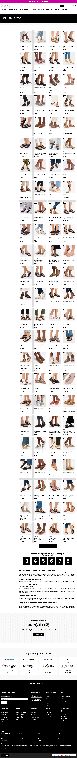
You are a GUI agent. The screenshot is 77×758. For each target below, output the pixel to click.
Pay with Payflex (34, 719)
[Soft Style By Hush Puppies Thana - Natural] (69, 315)
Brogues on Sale (4, 721)
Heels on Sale (4, 716)
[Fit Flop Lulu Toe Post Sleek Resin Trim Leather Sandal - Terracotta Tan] (69, 123)
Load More (47, 546)
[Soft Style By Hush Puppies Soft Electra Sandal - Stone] (55, 358)
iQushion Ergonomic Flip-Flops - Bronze (68, 47)
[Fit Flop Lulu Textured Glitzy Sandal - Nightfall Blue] (40, 272)
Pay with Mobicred (35, 721)
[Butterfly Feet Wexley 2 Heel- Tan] (69, 507)
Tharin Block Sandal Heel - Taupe (69, 303)
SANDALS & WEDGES (18, 9)
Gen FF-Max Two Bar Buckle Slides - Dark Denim (69, 432)
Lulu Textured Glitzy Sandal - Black (24, 303)
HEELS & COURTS (40, 9)
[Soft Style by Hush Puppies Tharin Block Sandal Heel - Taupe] (69, 294)
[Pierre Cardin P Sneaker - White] (40, 294)
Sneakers (48, 695)
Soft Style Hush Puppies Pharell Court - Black (54, 68)
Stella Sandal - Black (68, 238)
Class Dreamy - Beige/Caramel (37, 539)
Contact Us (33, 711)
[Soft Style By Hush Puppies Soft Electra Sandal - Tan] (69, 465)
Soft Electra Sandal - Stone (53, 367)
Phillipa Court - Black (24, 217)
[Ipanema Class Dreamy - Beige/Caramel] (40, 529)
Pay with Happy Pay (35, 722)
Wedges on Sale (4, 719)
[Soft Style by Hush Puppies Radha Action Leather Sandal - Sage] (26, 507)
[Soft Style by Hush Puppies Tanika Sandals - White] (55, 315)
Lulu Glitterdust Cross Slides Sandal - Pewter (54, 261)
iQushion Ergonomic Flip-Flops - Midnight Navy (39, 517)
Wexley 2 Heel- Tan (67, 516)
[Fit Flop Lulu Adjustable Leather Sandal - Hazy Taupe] (69, 101)
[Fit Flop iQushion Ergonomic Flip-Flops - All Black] (69, 529)
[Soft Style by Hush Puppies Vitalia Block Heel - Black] (40, 187)
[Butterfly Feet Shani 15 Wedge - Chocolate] (55, 529)
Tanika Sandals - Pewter (68, 367)
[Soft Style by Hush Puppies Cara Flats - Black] (26, 465)
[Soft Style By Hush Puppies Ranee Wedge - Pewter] (55, 336)
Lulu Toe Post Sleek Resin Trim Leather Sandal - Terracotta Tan (69, 132)
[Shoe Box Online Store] (7, 5)
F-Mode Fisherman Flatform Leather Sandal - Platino (26, 453)
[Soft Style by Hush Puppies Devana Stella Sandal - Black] (26, 272)
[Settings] (71, 6)
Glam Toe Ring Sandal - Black (54, 496)
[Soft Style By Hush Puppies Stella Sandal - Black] (69, 230)
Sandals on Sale (4, 712)
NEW (2, 9)
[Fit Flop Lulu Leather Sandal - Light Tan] (55, 208)
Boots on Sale (4, 717)
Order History (49, 712)
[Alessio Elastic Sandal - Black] (26, 336)
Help (68, 5)
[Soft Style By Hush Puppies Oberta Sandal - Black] (55, 294)
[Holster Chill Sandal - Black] (26, 230)
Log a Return (33, 714)
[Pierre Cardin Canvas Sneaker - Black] (26, 101)
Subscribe (4, 702)
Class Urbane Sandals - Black (25, 539)
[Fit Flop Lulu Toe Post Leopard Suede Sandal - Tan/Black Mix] (26, 165)
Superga (21, 740)
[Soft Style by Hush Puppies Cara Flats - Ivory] (55, 443)
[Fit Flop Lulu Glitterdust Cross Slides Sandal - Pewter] (55, 251)
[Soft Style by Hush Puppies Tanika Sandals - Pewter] (69, 358)
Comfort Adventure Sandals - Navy (53, 154)
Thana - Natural (67, 324)
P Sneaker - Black (24, 89)
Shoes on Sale (64, 701)
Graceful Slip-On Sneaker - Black (40, 432)
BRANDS (60, 9)
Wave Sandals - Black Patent (39, 218)
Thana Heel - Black (24, 324)
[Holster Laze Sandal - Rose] (40, 58)
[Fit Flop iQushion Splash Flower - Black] (69, 336)
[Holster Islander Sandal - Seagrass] (55, 80)
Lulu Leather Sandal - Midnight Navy (68, 218)
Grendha (58, 738)
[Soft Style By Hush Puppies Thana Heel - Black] (26, 315)
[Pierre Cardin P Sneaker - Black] (26, 80)
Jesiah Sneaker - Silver (39, 409)
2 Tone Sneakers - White (39, 46)
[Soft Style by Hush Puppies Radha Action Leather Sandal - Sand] (69, 486)
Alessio (39, 735)
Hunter (58, 735)
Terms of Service (19, 717)
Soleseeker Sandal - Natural (53, 132)
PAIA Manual (18, 719)
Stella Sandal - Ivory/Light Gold (69, 282)
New (21, 31)
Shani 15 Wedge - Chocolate (53, 539)
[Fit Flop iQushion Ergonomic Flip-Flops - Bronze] (69, 37)
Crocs (39, 736)
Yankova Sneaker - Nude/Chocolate (24, 367)
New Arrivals (63, 695)
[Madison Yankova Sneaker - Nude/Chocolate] (26, 358)
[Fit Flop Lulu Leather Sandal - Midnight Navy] (69, 208)
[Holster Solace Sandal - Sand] (55, 187)
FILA (39, 733)
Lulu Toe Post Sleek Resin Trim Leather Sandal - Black (40, 154)
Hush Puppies (4, 740)
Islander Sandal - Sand (39, 174)
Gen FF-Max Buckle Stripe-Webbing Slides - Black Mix (55, 432)
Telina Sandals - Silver (39, 452)
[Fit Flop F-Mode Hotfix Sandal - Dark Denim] (55, 165)
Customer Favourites (65, 696)
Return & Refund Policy (21, 712)
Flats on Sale (3, 714)
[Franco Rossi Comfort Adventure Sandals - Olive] (40, 251)
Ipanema (3, 736)
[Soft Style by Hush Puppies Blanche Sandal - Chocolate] (26, 401)
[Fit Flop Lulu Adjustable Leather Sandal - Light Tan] (40, 123)
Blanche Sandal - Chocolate (23, 410)
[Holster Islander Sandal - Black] (26, 251)
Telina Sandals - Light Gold (68, 453)
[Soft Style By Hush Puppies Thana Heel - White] (26, 379)
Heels (47, 700)
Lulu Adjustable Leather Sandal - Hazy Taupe (68, 111)
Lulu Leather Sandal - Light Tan (55, 218)
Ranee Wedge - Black (54, 388)
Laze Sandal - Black (24, 153)
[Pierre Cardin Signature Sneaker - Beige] (69, 144)
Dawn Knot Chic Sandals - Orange (55, 410)
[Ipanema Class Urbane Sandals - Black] (26, 529)
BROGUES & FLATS (28, 9)
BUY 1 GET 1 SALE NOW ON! (38, 1)
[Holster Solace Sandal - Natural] (69, 251)
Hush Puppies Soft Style (6, 735)
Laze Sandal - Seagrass (39, 110)
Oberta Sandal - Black (54, 303)
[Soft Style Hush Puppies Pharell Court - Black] (55, 58)
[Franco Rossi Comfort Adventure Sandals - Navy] (55, 144)
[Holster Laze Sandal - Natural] (69, 80)
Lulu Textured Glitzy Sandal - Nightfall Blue (39, 282)
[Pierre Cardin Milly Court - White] (26, 37)
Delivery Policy (19, 711)
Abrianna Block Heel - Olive (39, 325)
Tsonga (21, 738)
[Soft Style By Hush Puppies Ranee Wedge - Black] (55, 379)
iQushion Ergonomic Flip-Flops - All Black (68, 539)
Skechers (59, 733)
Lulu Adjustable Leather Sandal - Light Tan (39, 132)
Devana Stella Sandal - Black (25, 282)
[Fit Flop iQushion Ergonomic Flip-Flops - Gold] (55, 465)
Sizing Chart (33, 712)
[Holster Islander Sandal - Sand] (40, 165)
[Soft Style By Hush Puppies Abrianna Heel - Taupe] (40, 336)
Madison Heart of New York (7, 733)
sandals (30, 582)
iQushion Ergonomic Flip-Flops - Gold (54, 474)
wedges (35, 584)
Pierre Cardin (3, 738)
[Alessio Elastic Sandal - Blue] (40, 379)
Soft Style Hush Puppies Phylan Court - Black (25, 68)
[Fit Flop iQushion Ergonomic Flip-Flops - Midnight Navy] (40, 507)
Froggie (21, 736)
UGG (39, 738)
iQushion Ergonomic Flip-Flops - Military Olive (39, 496)
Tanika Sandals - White (54, 324)
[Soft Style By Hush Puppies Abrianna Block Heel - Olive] (40, 315)
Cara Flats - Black (24, 474)
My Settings (48, 716)
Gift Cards (33, 716)
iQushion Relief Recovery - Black (26, 432)
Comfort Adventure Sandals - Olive (38, 261)
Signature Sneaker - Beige (69, 153)
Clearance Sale (64, 700)
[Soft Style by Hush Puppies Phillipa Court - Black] (26, 208)
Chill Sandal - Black (24, 238)
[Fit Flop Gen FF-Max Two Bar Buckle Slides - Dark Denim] (69, 422)
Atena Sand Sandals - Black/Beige (54, 517)
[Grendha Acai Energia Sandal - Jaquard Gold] (40, 358)
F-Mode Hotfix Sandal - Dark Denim (54, 175)
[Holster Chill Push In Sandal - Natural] (69, 165)
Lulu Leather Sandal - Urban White (68, 196)
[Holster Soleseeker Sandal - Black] (26, 123)
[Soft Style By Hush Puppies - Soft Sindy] (40, 80)
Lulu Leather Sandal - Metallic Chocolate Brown (25, 196)
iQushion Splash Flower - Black (68, 346)
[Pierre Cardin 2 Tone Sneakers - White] (40, 37)
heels (30, 584)
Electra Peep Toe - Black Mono (25, 496)
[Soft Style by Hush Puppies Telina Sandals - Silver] (40, 443)
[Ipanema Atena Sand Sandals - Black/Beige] (55, 507)
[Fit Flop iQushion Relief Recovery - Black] (26, 422)
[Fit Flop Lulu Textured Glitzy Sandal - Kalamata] (55, 272)
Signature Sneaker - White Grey (40, 239)
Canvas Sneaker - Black (25, 110)
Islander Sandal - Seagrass (52, 89)
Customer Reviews (20, 714)
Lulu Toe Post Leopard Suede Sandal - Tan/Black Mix (26, 175)
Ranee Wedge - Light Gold (55, 46)
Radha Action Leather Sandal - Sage (25, 517)
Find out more (9, 672)
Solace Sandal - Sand (54, 196)
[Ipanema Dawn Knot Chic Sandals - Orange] (55, 401)
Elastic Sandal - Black (24, 345)
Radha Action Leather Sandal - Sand (68, 496)
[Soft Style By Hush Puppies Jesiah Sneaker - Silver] (40, 401)
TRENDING (6, 9)
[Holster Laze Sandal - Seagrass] (40, 101)
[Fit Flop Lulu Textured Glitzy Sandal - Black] (26, 294)
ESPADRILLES (65, 9)
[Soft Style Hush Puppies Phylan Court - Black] (26, 58)
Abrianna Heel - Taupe (39, 345)
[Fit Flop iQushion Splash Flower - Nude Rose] (69, 379)
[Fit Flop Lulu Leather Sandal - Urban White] (69, 187)
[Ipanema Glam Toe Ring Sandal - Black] (55, 486)
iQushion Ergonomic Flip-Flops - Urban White (68, 68)
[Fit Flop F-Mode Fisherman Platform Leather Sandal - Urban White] (55, 101)
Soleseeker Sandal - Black (26, 132)
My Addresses (49, 714)
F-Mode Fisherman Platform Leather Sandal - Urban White (55, 111)
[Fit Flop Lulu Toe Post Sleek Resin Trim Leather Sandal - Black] (40, 144)
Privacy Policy (19, 716)
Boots (47, 701)
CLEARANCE (12, 12)
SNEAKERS (11, 9)
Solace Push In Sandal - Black (54, 239)
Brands (62, 698)
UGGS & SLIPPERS (54, 9)
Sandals (47, 696)
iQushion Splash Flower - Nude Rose (68, 389)
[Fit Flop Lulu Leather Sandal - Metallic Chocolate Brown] (26, 187)
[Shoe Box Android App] (36, 696)
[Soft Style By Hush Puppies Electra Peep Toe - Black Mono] (26, 486)
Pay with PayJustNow (35, 717)
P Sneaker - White (38, 303)
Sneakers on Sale (4, 711)
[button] (75, 6)
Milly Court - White (24, 46)
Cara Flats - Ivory (53, 452)
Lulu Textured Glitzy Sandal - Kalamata (53, 282)
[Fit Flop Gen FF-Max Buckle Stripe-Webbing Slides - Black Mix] (55, 422)
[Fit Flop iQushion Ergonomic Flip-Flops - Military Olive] (40, 486)
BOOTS (34, 9)
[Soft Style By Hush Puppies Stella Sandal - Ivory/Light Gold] (69, 272)
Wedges (48, 703)
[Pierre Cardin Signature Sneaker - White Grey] (40, 230)
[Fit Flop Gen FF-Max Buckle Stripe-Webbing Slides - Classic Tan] (69, 401)
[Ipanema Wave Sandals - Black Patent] (40, 208)
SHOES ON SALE (4, 12)
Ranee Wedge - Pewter (54, 345)
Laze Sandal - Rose (38, 67)
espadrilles (71, 598)
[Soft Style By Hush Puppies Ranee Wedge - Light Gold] (55, 37)
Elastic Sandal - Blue (38, 388)
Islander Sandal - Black (25, 260)
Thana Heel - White (24, 388)
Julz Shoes (40, 740)
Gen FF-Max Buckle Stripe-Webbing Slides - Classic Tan (69, 410)
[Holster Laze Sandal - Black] (26, 144)
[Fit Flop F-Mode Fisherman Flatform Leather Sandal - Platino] (26, 443)
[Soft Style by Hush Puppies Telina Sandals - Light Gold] (69, 443)
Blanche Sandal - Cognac (40, 474)
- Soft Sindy (37, 89)
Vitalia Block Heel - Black (39, 196)
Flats (47, 698)
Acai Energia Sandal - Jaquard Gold (39, 367)
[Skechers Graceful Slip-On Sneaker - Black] (40, 422)
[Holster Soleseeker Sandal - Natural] (55, 123)
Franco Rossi (22, 733)
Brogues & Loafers (50, 705)
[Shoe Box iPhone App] (36, 701)
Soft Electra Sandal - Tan (69, 474)
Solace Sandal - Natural (68, 260)
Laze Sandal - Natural (68, 89)
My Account (48, 711)
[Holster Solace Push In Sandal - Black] (55, 230)
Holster (20, 735)
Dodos (58, 736)
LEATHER (47, 9)
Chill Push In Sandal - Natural (68, 175)
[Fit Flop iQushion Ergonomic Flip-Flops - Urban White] (69, 58)
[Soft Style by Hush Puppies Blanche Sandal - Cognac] (40, 465)
